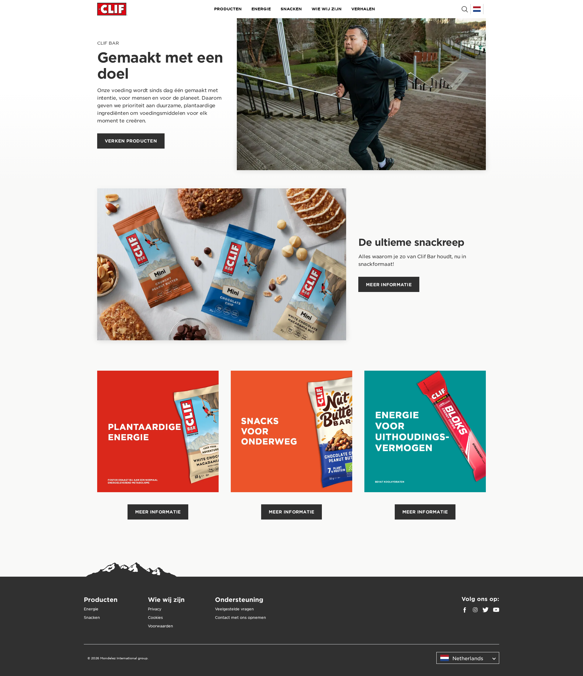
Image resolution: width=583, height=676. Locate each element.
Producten (228, 8)
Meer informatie (158, 511)
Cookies (155, 617)
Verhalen (363, 8)
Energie (261, 8)
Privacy (155, 608)
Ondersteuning (239, 599)
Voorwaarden (160, 625)
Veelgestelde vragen (234, 608)
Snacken (291, 8)
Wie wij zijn (327, 8)
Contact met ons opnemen (240, 617)
